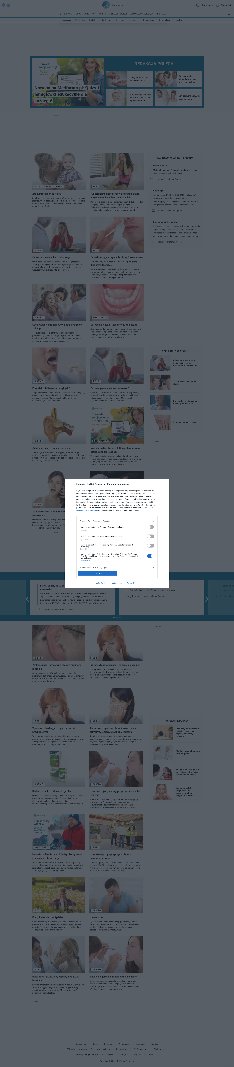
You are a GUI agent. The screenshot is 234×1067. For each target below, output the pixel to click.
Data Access (117, 583)
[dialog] (117, 533)
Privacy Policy (132, 583)
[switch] (150, 527)
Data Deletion (102, 583)
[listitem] (117, 521)
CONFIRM (97, 573)
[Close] (163, 484)
